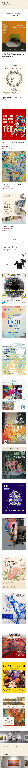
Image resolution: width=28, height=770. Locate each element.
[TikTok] (7, 754)
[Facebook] (4, 754)
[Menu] (26, 3)
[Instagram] (6, 754)
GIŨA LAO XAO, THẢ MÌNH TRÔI (12, 184)
